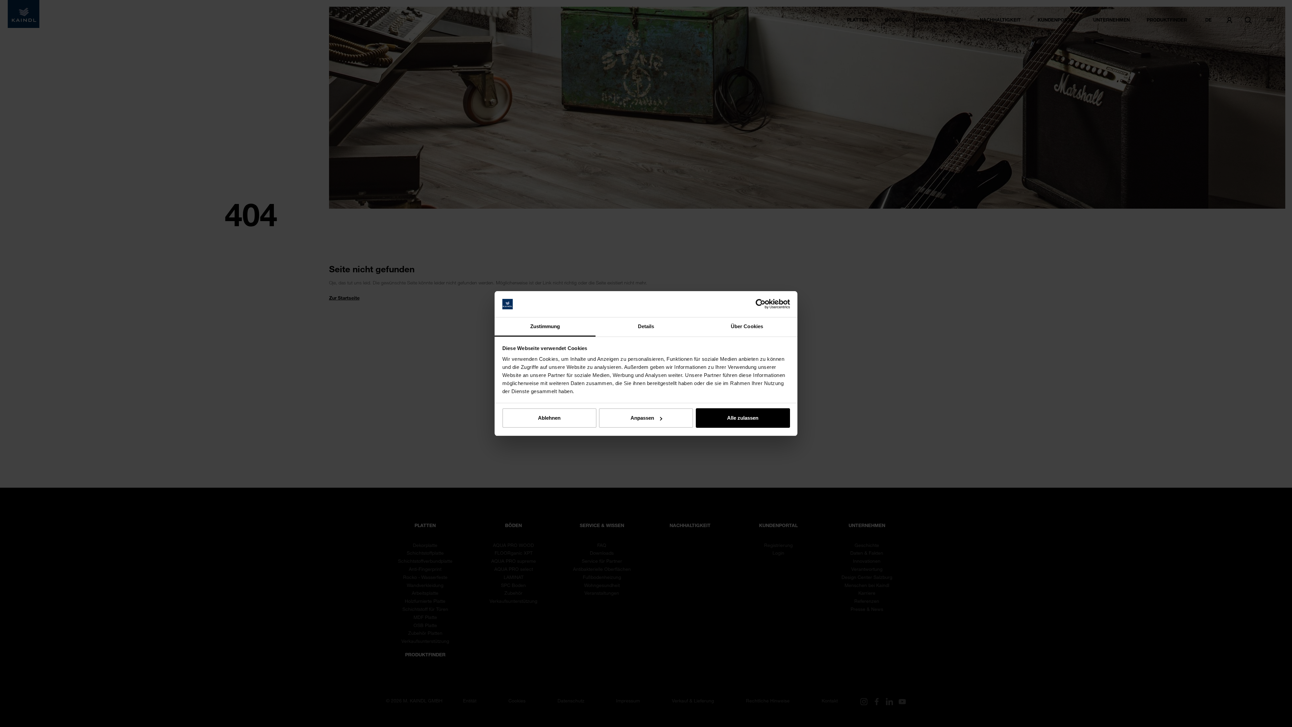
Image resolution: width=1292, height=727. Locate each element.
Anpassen (642, 418)
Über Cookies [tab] (747, 326)
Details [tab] (646, 326)
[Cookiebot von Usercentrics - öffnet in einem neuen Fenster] (760, 304)
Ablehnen (549, 418)
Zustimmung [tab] (545, 326)
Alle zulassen (742, 418)
